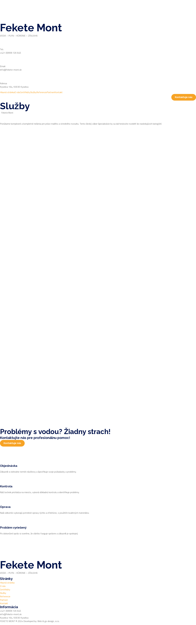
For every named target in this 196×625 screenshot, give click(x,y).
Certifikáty (25, 92)
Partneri (51, 92)
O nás (17, 92)
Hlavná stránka (7, 92)
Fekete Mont (31, 28)
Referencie (41, 92)
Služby (33, 92)
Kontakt (59, 92)
